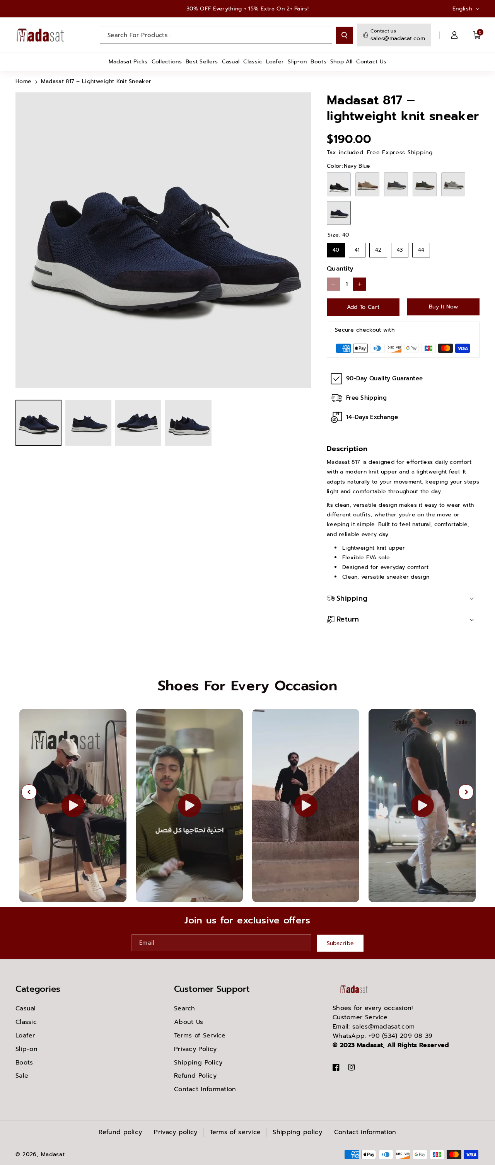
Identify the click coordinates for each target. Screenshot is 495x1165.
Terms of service (235, 1132)
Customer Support (212, 989)
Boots (24, 1062)
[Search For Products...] (344, 35)
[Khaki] (425, 184)
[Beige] (367, 184)
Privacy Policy (195, 1049)
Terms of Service (200, 1035)
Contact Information (205, 1089)
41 (357, 248)
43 (400, 248)
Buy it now (443, 307)
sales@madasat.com (397, 38)
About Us (188, 1022)
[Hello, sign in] (454, 35)
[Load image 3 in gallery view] (138, 423)
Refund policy (120, 1132)
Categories (37, 989)
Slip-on (26, 1049)
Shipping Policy (198, 1062)
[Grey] (396, 184)
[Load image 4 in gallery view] (188, 423)
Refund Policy (195, 1075)
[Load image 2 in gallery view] (88, 423)
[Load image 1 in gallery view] (38, 423)
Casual (25, 1008)
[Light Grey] (453, 184)
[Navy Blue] (339, 213)
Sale (21, 1075)
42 (378, 248)
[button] (477, 35)
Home (23, 81)
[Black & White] (339, 184)
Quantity (340, 268)
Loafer (25, 1035)
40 (336, 248)
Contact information (365, 1132)
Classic (26, 1022)
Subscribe (340, 943)
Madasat (53, 1154)
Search (184, 1008)
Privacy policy (175, 1132)
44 (421, 248)
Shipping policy (297, 1132)
